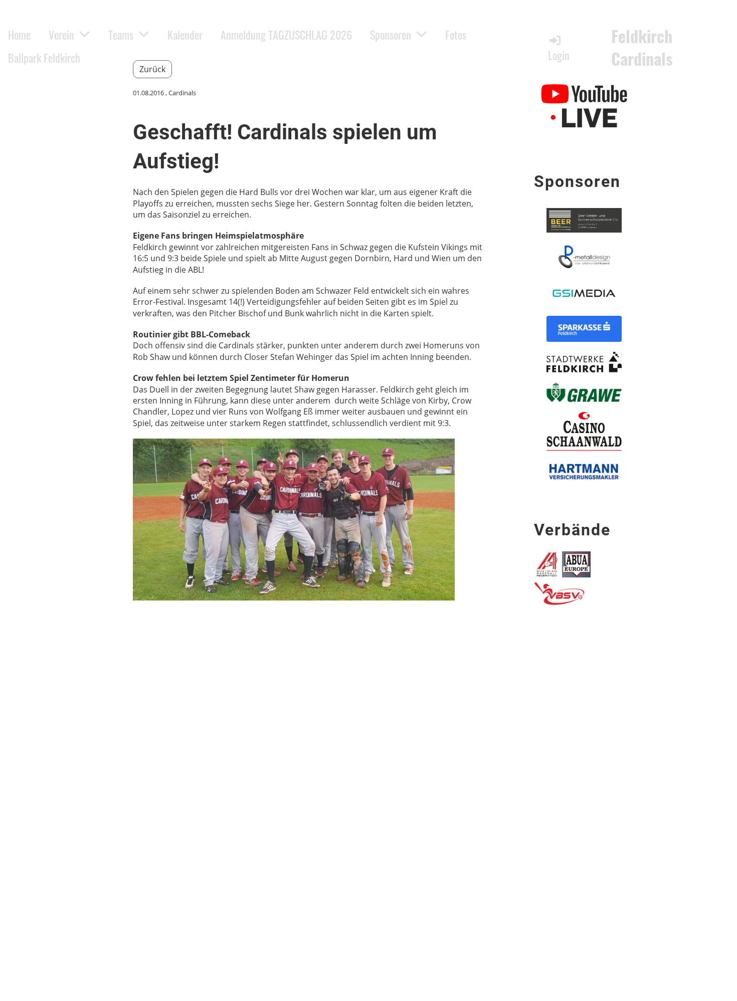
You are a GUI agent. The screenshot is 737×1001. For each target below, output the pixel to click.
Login (559, 55)
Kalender (185, 35)
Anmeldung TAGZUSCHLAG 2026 (286, 35)
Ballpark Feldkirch (44, 58)
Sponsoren (390, 35)
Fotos (455, 35)
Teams (120, 35)
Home (19, 35)
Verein (61, 35)
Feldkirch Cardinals (642, 47)
